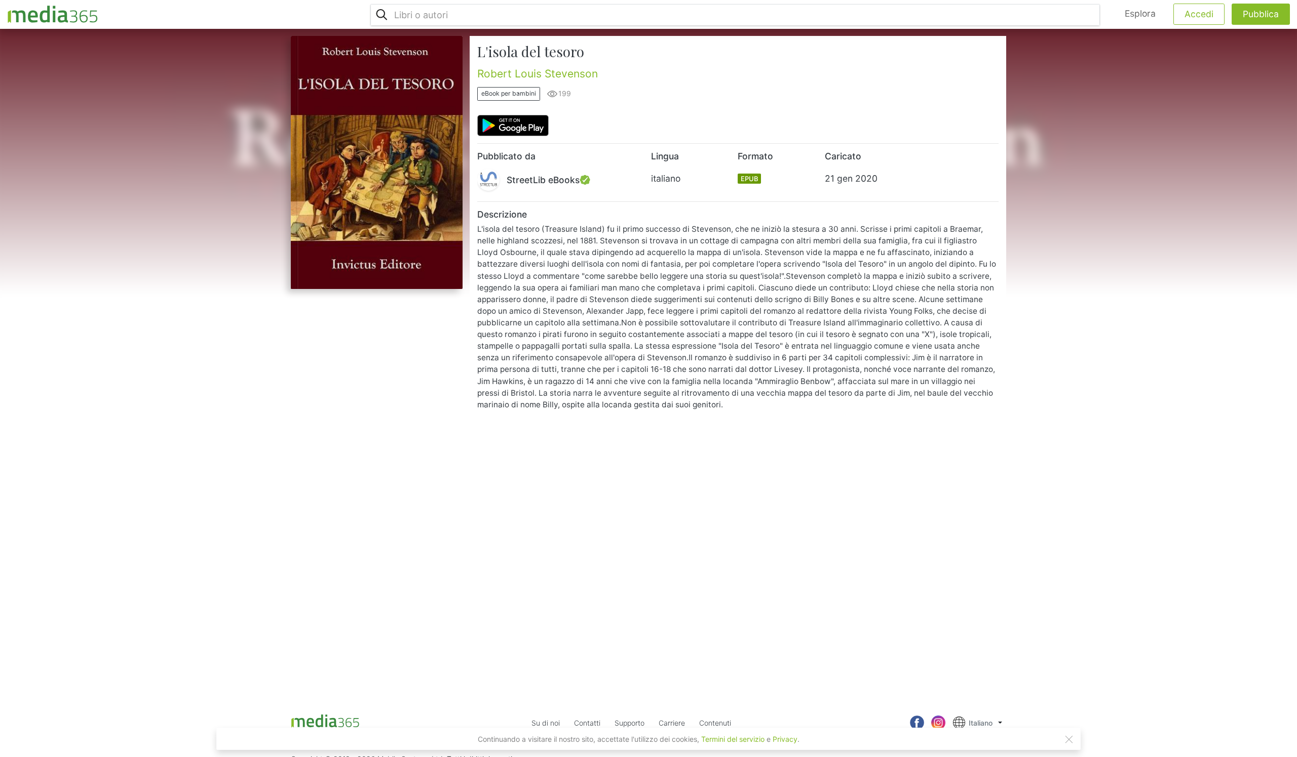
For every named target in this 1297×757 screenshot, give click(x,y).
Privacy (785, 739)
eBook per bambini (508, 93)
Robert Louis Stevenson (537, 73)
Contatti (587, 723)
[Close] (1069, 739)
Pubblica (1261, 14)
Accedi (1199, 14)
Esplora (1140, 13)
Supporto (629, 723)
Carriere (672, 723)
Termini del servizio (733, 739)
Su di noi (545, 723)
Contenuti (715, 723)
